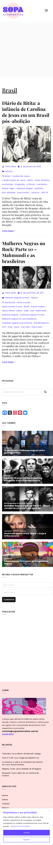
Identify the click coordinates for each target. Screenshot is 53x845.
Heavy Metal (8, 310)
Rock (16, 327)
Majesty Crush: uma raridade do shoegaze (21, 769)
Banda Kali (10, 302)
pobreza (39, 188)
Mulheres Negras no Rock (17, 297)
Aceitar (26, 832)
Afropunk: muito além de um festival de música (20, 774)
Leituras (9, 171)
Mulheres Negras (25, 188)
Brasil (7, 176)
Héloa (19, 310)
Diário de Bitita (42, 180)
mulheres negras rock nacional (17, 323)
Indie (26, 310)
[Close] (50, 810)
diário (30, 180)
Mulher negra (8, 188)
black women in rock (12, 306)
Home (5, 795)
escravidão (7, 184)
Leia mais (8, 230)
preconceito (23, 192)
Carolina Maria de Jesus (14, 180)
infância (31, 184)
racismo (35, 192)
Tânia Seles (10, 166)
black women (23, 302)
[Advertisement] (26, 49)
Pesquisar (48, 392)
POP (4, 327)
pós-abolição (8, 192)
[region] (26, 826)
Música (34, 297)
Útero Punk (37, 327)
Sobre (5, 799)
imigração (20, 184)
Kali (32, 310)
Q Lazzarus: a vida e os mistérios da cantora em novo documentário (22, 763)
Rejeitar (26, 839)
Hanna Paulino (38, 306)
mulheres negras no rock (32, 314)
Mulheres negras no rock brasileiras (19, 318)
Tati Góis (25, 327)
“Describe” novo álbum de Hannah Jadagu (21, 753)
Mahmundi (41, 310)
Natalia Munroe (41, 323)
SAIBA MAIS (8, 734)
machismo (42, 184)
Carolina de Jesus (20, 176)
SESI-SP (44, 192)
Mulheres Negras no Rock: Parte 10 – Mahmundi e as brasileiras (23, 252)
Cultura (5, 803)
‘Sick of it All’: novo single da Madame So (20, 758)
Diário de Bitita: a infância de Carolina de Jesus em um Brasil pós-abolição (25, 112)
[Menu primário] (46, 11)
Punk (10, 327)
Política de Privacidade (20, 826)
